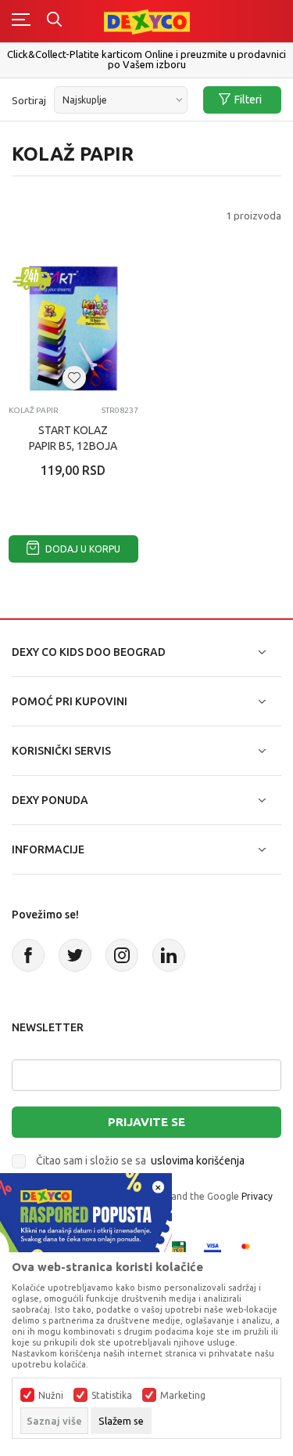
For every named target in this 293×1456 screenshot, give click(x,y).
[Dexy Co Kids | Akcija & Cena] (147, 20)
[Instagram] (122, 955)
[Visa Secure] (212, 1248)
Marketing (182, 1395)
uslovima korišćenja (198, 1160)
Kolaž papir (34, 410)
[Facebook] (28, 955)
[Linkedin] (168, 955)
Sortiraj (29, 100)
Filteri (248, 99)
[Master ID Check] (250, 1248)
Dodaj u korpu (81, 549)
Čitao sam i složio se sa (140, 1160)
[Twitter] (75, 955)
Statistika (111, 1395)
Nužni (50, 1395)
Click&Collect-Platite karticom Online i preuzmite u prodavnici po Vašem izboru (146, 59)
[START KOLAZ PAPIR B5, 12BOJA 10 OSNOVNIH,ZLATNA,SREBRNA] (73, 328)
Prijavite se (146, 1121)
